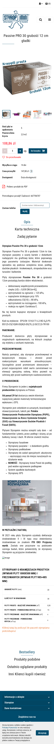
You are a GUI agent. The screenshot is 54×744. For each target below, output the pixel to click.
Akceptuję (42, 733)
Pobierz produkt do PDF (17, 186)
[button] (27, 697)
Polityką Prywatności (10, 728)
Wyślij (24, 211)
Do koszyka (36, 151)
